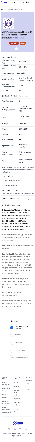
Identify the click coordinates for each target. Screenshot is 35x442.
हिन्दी (27, 2)
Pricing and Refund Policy (17, 392)
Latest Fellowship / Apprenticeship (6, 410)
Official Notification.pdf (11, 199)
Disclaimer (17, 399)
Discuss (22, 43)
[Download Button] (28, 199)
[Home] (2, 10)
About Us (16, 386)
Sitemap (16, 382)
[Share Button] (16, 48)
